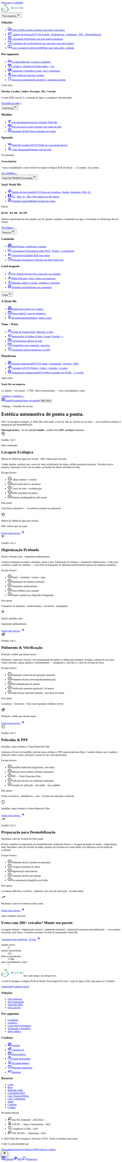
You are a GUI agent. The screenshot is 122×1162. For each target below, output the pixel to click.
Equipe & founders (20, 1058)
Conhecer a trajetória (13, 396)
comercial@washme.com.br (15, 986)
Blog (10, 1087)
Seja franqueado (16, 1002)
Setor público (14, 1031)
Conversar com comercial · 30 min (19, 939)
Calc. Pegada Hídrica (18, 1096)
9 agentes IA (17, 1049)
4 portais (15, 1045)
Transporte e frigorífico (19, 1028)
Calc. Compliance (17, 1098)
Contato (12, 1107)
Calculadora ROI (16, 1093)
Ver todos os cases (11, 103)
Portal (8, 400)
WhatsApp (31, 1159)
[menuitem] (36, 30)
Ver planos (7, 227)
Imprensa (16, 1072)
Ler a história (9, 173)
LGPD (34, 1149)
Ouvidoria (25, 1149)
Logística (12, 1022)
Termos (16, 1149)
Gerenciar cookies (46, 1149)
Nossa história (18, 1054)
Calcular (9, 1159)
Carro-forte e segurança (19, 1025)
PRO (19, 1159)
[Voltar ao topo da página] (4, 1153)
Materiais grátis (15, 1090)
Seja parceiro (14, 1007)
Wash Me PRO (15, 1004)
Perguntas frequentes (21, 1067)
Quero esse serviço (11, 533)
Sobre (11, 1101)
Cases (11, 1084)
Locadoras (13, 1020)
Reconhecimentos (20, 1063)
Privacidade (7, 1149)
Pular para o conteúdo (12, 2)
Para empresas (15, 999)
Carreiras (12, 1104)
